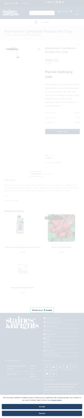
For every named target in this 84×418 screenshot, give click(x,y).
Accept (42, 407)
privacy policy (56, 400)
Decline (42, 413)
